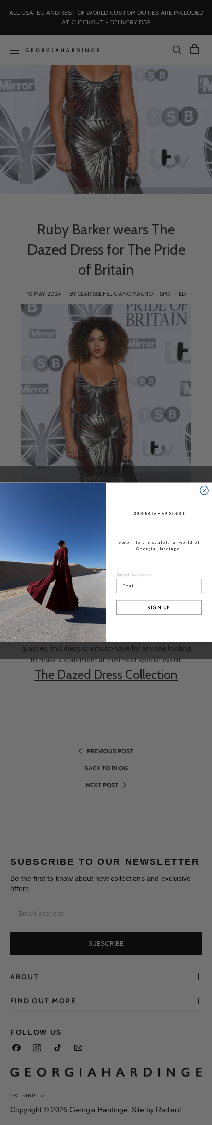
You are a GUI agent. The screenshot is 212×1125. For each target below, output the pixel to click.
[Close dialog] (204, 490)
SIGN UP (159, 607)
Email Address (134, 575)
